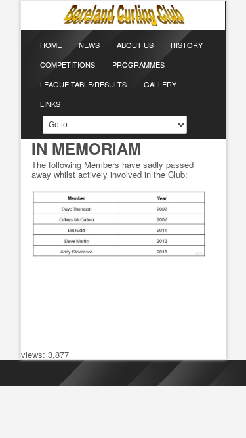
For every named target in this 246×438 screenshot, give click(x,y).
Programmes (138, 64)
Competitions (67, 64)
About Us (135, 44)
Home (51, 44)
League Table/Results (83, 84)
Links (50, 104)
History (187, 44)
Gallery (160, 84)
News (89, 44)
